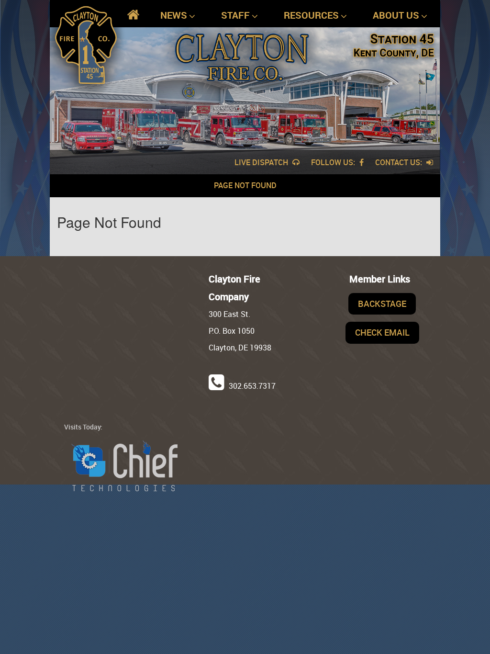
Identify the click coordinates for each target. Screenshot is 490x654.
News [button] (173, 15)
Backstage (382, 303)
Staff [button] (235, 15)
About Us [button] (396, 15)
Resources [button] (311, 15)
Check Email (382, 332)
